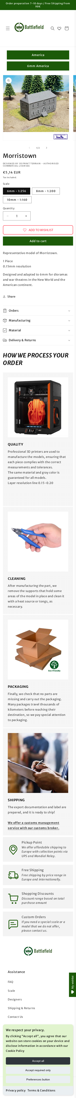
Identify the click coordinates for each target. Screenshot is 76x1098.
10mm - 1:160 (17, 200)
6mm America (38, 66)
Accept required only (38, 1070)
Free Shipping (33, 870)
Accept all (38, 1060)
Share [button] (11, 296)
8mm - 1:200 (46, 191)
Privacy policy (16, 1090)
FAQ (10, 982)
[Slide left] (29, 148)
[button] (8, 28)
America (38, 55)
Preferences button (38, 1079)
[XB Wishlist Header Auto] (59, 28)
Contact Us (15, 1017)
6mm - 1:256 (16, 191)
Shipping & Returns (21, 1008)
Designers (15, 999)
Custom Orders (34, 917)
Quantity (8, 208)
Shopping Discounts (38, 894)
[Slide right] (46, 148)
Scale (11, 991)
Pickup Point (32, 842)
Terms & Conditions (41, 1090)
